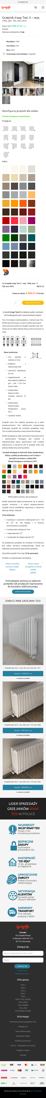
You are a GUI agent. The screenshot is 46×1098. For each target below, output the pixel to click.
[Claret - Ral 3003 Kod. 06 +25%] (23, 212)
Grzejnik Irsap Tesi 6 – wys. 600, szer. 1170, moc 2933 (22, 782)
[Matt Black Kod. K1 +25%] (23, 255)
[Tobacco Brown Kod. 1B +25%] (14, 186)
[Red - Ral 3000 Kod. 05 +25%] (6, 221)
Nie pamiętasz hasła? (22, 974)
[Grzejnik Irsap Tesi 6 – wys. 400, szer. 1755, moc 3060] (23, 683)
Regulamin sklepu (23, 1036)
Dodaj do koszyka (33, 303)
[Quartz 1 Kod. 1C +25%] (6, 178)
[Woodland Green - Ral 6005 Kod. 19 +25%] (14, 238)
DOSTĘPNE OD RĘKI (23, 1011)
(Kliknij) (12, 570)
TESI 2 (23, 985)
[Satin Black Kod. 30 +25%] (6, 264)
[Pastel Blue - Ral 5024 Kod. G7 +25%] (6, 247)
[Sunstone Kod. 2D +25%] (6, 186)
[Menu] (43, 7)
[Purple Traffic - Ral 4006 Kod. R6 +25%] (31, 221)
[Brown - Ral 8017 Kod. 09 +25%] (14, 212)
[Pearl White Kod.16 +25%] (31, 169)
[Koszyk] (35, 7)
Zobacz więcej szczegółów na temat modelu (33, 567)
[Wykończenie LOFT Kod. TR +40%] (31, 264)
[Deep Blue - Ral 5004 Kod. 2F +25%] (31, 247)
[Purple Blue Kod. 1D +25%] (14, 229)
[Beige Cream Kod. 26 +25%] (31, 195)
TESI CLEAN (23, 1002)
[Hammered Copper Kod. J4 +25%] (6, 212)
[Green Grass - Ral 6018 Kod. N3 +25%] (6, 238)
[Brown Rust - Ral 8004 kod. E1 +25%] (31, 204)
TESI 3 (23, 988)
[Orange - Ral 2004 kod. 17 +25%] (23, 204)
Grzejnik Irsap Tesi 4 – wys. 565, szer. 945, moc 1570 (22, 668)
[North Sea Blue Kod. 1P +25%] (31, 238)
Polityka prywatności (23, 1041)
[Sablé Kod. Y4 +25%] (23, 178)
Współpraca (23, 1026)
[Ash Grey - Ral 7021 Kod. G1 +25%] (6, 255)
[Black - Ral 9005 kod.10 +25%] (14, 255)
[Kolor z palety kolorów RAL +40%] (6, 272)
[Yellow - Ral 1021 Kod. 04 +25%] (6, 204)
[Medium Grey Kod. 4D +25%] (31, 186)
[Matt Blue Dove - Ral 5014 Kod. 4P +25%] (14, 247)
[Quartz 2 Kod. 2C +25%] (31, 178)
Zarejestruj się (22, 970)
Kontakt (23, 1055)
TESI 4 (23, 991)
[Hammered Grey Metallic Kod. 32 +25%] (23, 264)
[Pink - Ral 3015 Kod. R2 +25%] (23, 221)
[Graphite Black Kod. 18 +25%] (31, 255)
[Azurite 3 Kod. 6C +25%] (23, 247)
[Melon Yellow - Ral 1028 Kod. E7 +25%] (14, 204)
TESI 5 (23, 994)
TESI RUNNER (23, 1005)
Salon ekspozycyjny (23, 1031)
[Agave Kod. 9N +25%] (23, 238)
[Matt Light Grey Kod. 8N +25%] (14, 195)
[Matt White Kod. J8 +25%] (23, 169)
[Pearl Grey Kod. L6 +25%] (6, 195)
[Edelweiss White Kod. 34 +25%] (14, 169)
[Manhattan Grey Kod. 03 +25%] (23, 195)
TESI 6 (23, 996)
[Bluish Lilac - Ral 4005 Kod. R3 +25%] (6, 229)
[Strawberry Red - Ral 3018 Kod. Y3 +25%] (14, 221)
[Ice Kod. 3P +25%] (23, 229)
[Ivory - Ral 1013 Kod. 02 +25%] (14, 178)
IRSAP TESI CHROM (23, 999)
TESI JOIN (23, 1008)
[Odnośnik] (6, 7)
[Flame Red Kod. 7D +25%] (31, 212)
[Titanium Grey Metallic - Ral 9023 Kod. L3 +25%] (23, 186)
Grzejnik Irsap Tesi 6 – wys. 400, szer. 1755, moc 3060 (22, 725)
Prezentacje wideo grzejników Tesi (23, 1022)
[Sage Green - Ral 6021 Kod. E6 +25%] (31, 229)
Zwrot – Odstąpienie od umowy (23, 1046)
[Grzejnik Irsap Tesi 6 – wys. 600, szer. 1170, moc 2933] (23, 740)
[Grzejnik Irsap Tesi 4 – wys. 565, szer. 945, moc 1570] (23, 606)
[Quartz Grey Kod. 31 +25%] (14, 264)
